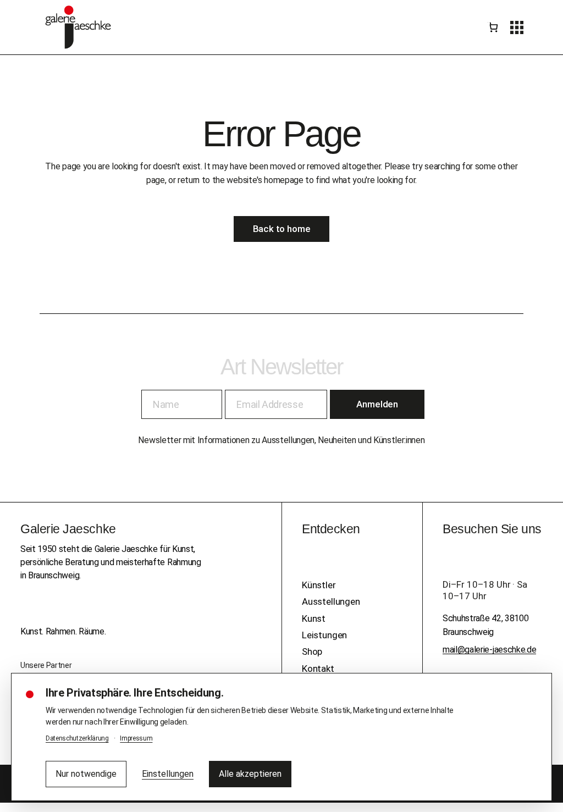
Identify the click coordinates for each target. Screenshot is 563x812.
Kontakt (318, 668)
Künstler (319, 584)
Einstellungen (168, 774)
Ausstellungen (331, 601)
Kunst (313, 618)
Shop (312, 651)
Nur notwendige (86, 774)
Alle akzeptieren (250, 774)
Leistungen (324, 634)
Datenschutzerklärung (77, 738)
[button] (516, 27)
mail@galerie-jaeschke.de (489, 649)
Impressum (136, 738)
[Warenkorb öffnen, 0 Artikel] (492, 27)
